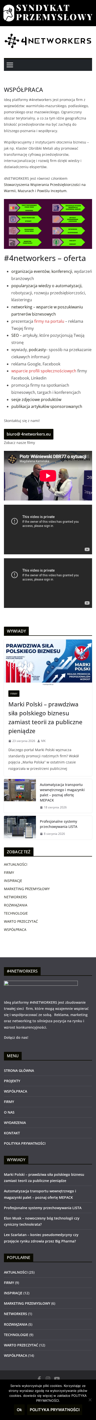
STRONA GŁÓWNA (19, 1070)
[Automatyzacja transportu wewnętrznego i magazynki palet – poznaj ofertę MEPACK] (20, 796)
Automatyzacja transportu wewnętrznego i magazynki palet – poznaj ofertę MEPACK (62, 792)
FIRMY (13, 693)
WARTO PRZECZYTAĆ (21, 921)
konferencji (61, 271)
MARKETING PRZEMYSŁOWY (27, 888)
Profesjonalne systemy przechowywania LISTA (58, 824)
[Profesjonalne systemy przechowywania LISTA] (20, 828)
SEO (15, 335)
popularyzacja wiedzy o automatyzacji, (46, 285)
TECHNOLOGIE (16, 913)
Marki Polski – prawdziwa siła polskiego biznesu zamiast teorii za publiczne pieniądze (45, 717)
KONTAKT (12, 1133)
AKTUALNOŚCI (15, 864)
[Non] (89, 1399)
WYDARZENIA (15, 1122)
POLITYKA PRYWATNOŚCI (25, 1143)
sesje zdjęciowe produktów (36, 399)
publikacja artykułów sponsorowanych (46, 406)
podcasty (37, 349)
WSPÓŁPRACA (15, 929)
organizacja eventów (30, 271)
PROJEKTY (12, 1081)
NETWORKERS (15, 897)
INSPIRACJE (13, 880)
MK (43, 741)
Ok (19, 1409)
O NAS (9, 1112)
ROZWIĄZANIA (15, 905)
